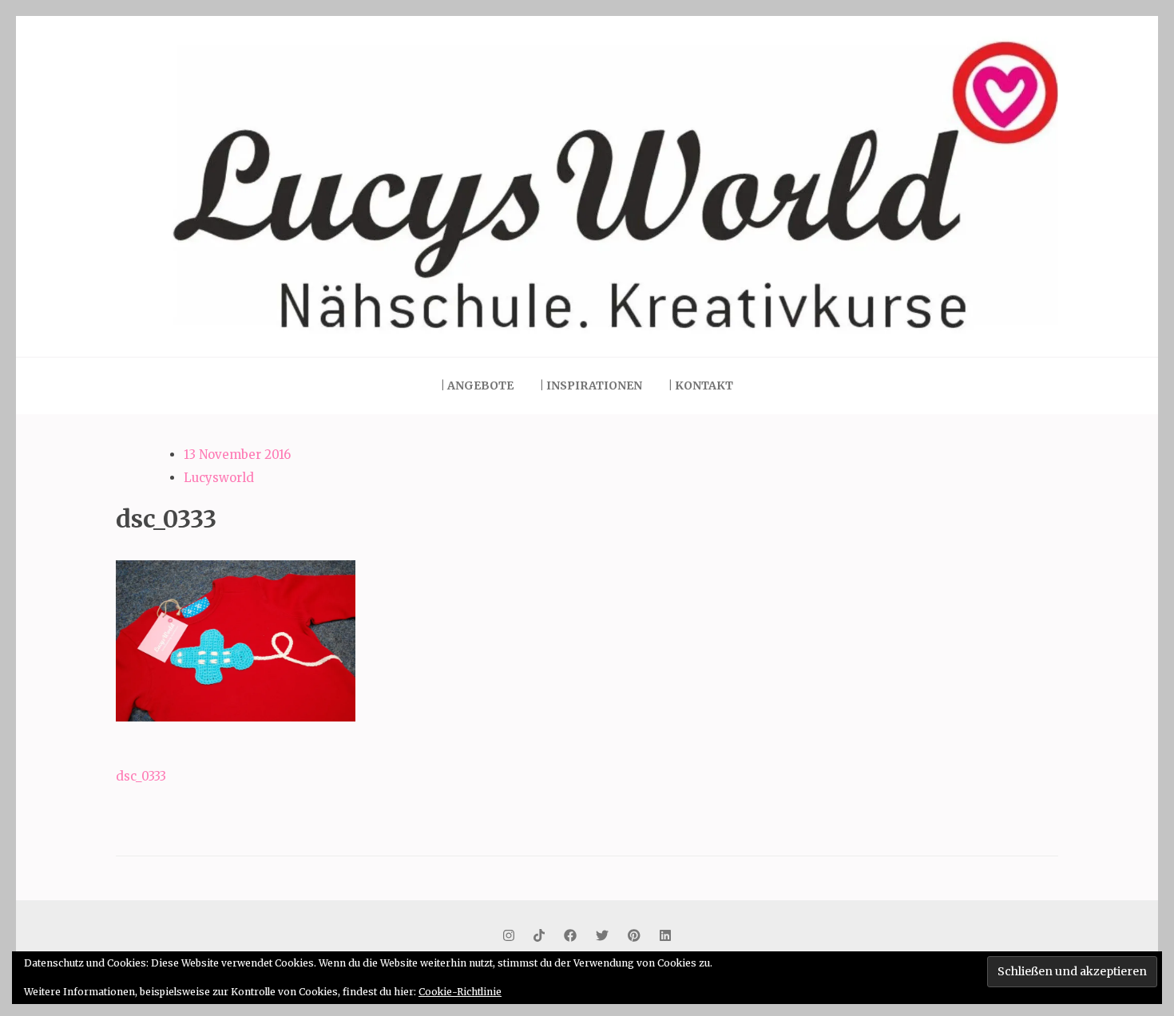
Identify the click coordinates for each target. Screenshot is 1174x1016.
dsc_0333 (141, 776)
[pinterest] (634, 935)
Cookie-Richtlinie (460, 992)
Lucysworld (219, 477)
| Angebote (477, 385)
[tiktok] (539, 935)
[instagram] (508, 935)
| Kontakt (700, 385)
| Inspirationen (591, 385)
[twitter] (602, 935)
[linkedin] (665, 935)
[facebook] (570, 935)
